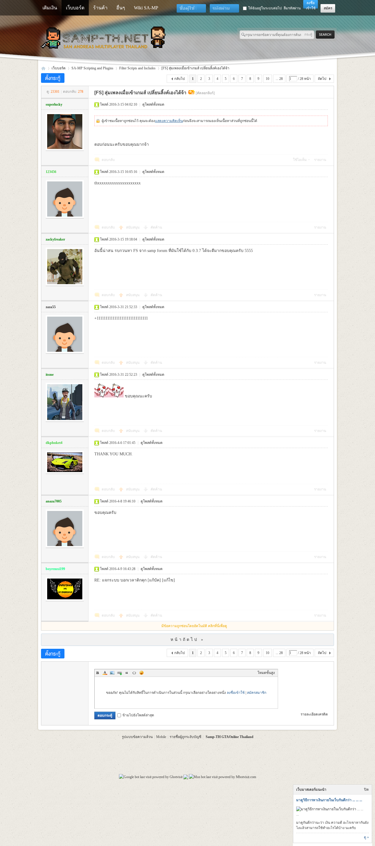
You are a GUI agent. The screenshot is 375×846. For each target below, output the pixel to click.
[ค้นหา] (326, 34)
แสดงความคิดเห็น (169, 121)
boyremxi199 (55, 569)
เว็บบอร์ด (75, 7)
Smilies (141, 673)
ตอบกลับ (108, 160)
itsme (50, 375)
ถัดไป (322, 79)
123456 (51, 172)
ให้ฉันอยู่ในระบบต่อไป (265, 8)
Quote (127, 673)
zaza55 (51, 307)
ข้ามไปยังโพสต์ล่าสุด (138, 715)
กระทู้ (308, 34)
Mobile (161, 737)
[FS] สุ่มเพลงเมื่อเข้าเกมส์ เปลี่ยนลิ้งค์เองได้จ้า (195, 68)
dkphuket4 (54, 443)
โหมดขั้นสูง (266, 673)
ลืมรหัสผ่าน (292, 8)
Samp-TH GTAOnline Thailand (229, 737)
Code (134, 673)
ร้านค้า (100, 7)
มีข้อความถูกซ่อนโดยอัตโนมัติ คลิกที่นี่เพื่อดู (194, 626)
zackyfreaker (55, 239)
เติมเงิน (49, 7)
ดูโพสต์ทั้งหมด (153, 104)
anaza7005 (54, 501)
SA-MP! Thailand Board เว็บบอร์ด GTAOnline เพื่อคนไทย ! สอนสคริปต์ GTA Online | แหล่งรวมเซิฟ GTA (43, 68)
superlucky (54, 104)
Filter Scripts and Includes (137, 68)
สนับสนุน (133, 227)
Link (119, 673)
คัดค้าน (156, 227)
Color (105, 673)
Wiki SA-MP (146, 7)
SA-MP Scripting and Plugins (92, 68)
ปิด (366, 789)
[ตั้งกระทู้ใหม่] (52, 78)
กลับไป (179, 79)
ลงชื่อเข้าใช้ (236, 693)
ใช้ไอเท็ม (300, 160)
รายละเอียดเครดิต (314, 714)
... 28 (279, 79)
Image (112, 673)
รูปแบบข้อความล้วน (137, 737)
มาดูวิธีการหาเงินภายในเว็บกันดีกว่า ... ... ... (329, 800)
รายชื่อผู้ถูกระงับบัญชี (185, 737)
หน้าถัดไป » (187, 639)
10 (267, 79)
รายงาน (320, 160)
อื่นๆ (120, 7)
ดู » (366, 837)
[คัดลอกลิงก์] (205, 93)
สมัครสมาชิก (256, 693)
